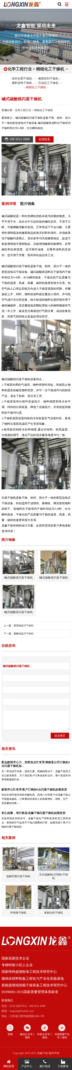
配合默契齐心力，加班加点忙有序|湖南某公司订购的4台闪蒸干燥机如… (36, 764)
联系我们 (7, 1000)
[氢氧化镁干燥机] (53, 897)
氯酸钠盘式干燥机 (24, 633)
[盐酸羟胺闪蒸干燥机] (18, 859)
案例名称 (8, 661)
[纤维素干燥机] (18, 897)
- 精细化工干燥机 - (36, 87)
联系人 (7, 685)
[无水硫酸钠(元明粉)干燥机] (53, 859)
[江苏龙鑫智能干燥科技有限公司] (22, 4)
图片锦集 (27, 204)
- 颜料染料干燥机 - (22, 82)
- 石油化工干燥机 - (48, 82)
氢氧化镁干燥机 (53, 912)
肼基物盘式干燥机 (24, 625)
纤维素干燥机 (18, 912)
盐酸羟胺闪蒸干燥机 (18, 876)
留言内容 (8, 708)
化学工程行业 (20, 69)
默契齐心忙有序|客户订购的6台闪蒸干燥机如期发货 (34, 789)
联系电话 (8, 696)
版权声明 (54, 1053)
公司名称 (8, 673)
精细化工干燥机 (50, 69)
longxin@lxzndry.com (22, 1010)
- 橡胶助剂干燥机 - (48, 78)
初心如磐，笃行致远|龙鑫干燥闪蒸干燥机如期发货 (33, 812)
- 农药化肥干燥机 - (22, 78)
